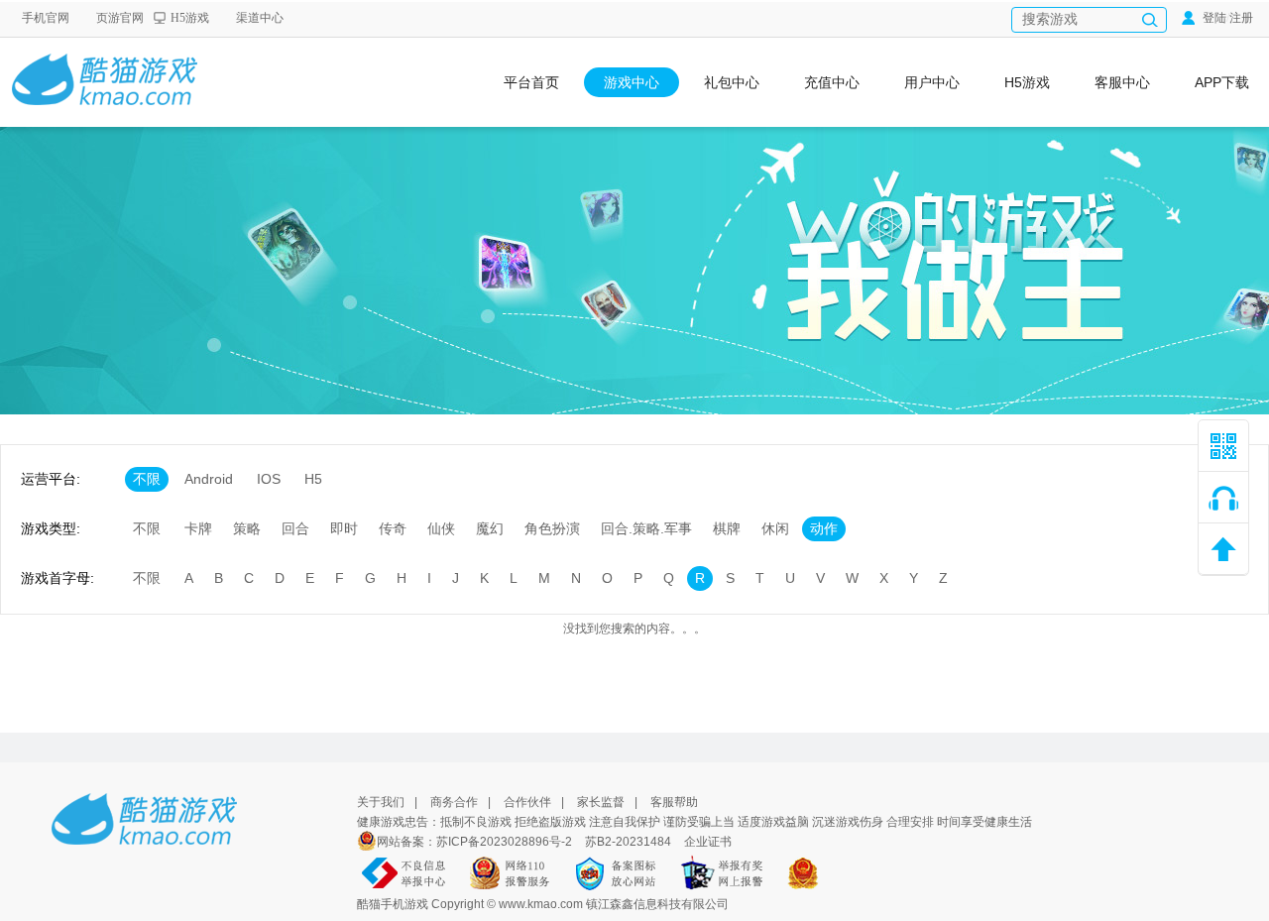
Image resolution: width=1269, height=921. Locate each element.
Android (208, 479)
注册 (1241, 18)
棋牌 (727, 528)
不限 (147, 479)
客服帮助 (674, 802)
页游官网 (120, 18)
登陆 (1213, 18)
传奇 (392, 528)
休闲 (775, 528)
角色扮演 (552, 528)
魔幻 (490, 528)
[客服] (1223, 497)
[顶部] (1223, 549)
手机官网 (45, 18)
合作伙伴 (527, 802)
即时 (344, 528)
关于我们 (380, 802)
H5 (313, 479)
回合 (295, 528)
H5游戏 (190, 18)
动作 (824, 528)
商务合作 (454, 802)
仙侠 (441, 528)
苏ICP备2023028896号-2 (505, 842)
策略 (247, 528)
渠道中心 (260, 18)
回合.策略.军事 (646, 528)
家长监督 (601, 802)
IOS (269, 479)
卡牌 (198, 528)
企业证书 (708, 842)
